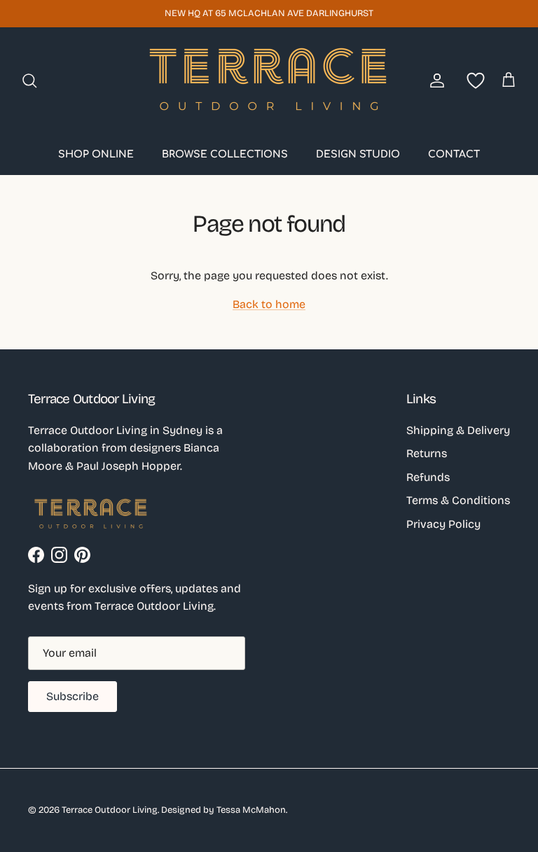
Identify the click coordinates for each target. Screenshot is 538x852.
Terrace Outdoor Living (110, 810)
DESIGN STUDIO (358, 154)
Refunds (428, 477)
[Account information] (434, 80)
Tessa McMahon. (251, 810)
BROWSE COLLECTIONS (225, 154)
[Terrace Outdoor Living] (269, 80)
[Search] (29, 80)
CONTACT (454, 154)
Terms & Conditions (458, 500)
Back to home (269, 304)
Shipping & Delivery (458, 430)
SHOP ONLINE (96, 154)
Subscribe (72, 696)
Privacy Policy (443, 524)
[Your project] (473, 80)
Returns (426, 453)
